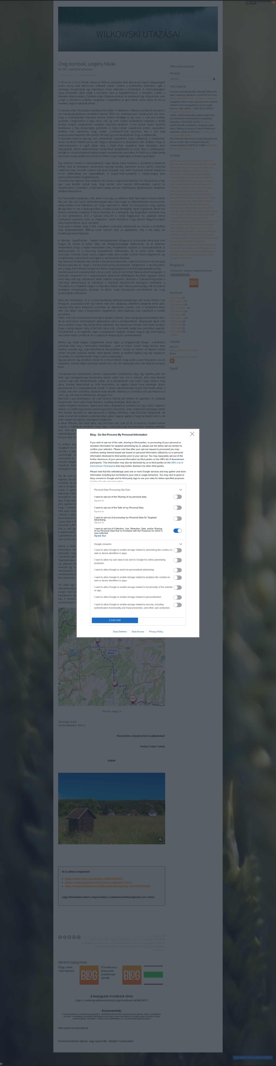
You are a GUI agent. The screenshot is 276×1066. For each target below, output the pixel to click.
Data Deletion (120, 631)
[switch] (177, 497)
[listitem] (138, 489)
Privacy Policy (156, 631)
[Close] (193, 435)
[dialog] (138, 533)
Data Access (138, 631)
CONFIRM (115, 620)
